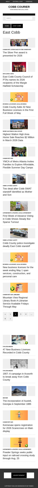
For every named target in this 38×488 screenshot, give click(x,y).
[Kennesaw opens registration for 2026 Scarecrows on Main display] (19, 419)
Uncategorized (8, 346)
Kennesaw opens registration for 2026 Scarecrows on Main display (18, 428)
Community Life (8, 158)
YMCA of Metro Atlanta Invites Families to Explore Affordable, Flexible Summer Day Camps (18, 164)
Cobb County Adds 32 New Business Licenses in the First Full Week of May (18, 110)
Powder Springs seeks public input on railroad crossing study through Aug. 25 (19, 455)
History (5, 398)
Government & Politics (10, 213)
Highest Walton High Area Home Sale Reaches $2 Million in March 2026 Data (18, 137)
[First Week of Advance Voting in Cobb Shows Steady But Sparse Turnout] (19, 210)
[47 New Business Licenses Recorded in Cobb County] (19, 343)
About (8, 1)
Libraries (17, 294)
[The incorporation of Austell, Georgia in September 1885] (19, 395)
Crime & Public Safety (10, 185)
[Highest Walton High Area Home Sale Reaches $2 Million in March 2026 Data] (19, 128)
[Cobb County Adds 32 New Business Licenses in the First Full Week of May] (19, 101)
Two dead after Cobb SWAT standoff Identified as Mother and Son (17, 191)
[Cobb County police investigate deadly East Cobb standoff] (19, 237)
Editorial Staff (18, 1)
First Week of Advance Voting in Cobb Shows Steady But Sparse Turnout (18, 219)
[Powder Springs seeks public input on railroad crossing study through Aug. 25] (19, 446)
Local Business (22, 104)
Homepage (29, 1)
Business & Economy (9, 104)
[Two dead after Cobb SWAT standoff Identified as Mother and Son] (19, 182)
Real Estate (18, 131)
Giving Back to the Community (21, 49)
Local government (25, 213)
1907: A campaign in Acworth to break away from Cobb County (18, 376)
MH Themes (29, 486)
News (12, 73)
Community (6, 49)
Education (6, 73)
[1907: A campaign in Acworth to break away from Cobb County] (19, 367)
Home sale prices (8, 131)
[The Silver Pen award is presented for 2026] (19, 46)
